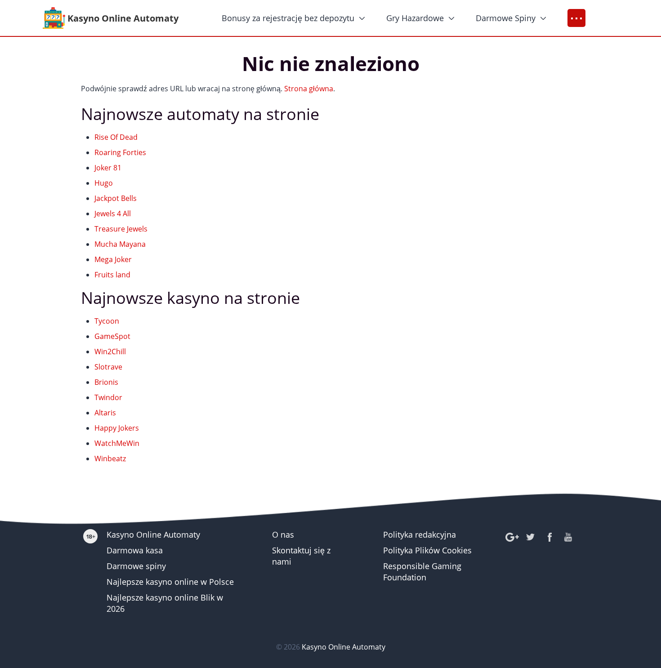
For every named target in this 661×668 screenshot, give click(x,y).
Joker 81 (107, 168)
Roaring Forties (120, 152)
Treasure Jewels (120, 229)
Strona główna (308, 89)
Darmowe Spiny (506, 18)
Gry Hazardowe (415, 18)
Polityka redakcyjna (419, 534)
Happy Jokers (116, 428)
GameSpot (112, 336)
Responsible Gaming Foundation (422, 572)
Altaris (105, 413)
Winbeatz (110, 458)
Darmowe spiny (136, 566)
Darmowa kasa (135, 550)
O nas (283, 534)
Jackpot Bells (115, 198)
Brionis (106, 382)
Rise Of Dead (116, 137)
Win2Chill (110, 351)
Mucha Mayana (120, 244)
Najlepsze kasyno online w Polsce (170, 581)
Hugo (103, 183)
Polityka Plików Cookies (427, 550)
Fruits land (112, 275)
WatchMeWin (116, 443)
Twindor (108, 397)
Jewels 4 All (112, 213)
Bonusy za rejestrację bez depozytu (288, 18)
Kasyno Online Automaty (153, 534)
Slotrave (108, 367)
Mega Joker (113, 259)
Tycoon (106, 321)
